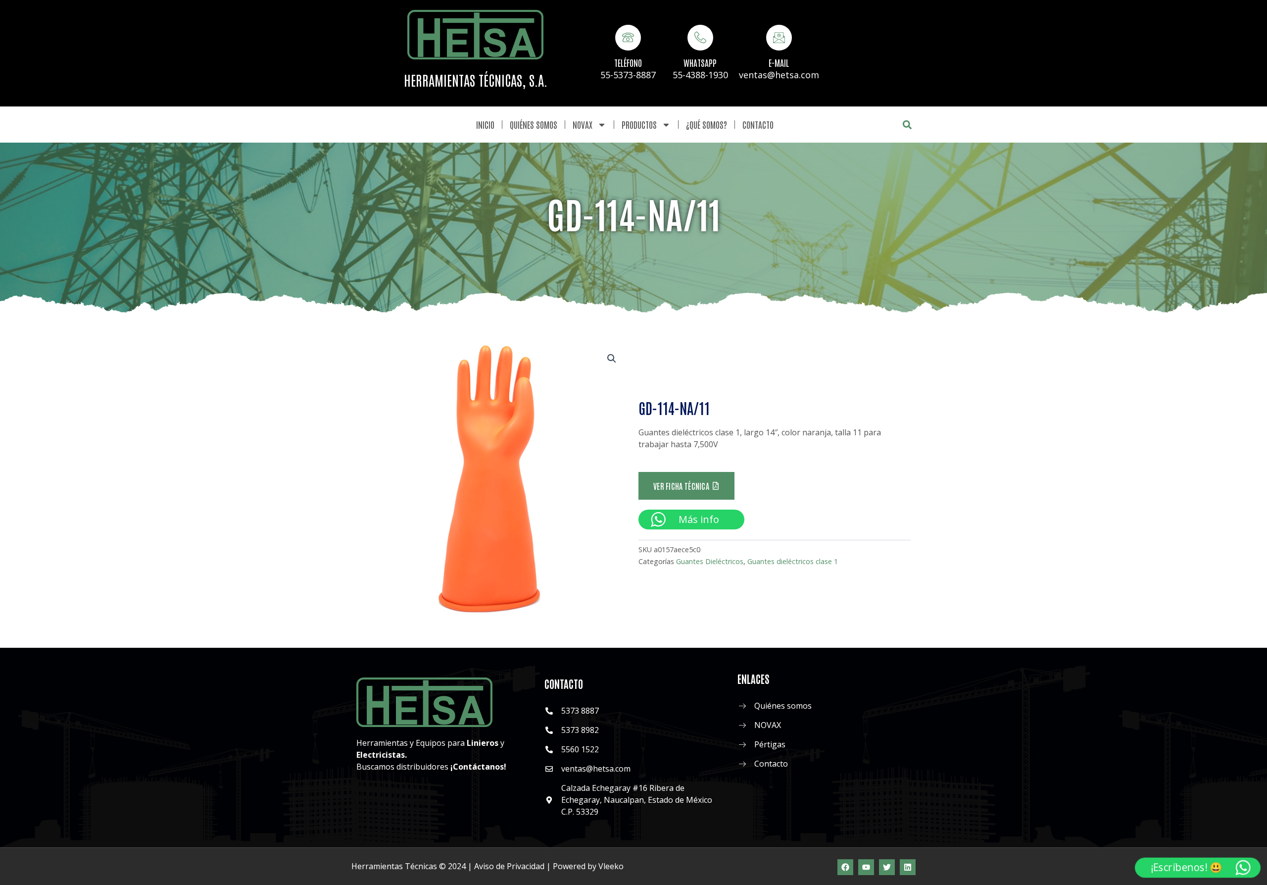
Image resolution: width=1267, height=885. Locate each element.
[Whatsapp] (700, 38)
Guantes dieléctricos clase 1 (792, 561)
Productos (639, 124)
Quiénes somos (533, 124)
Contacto (758, 124)
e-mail (779, 62)
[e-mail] (779, 38)
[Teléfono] (628, 38)
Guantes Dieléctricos (709, 561)
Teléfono (628, 62)
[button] (907, 124)
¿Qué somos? (706, 124)
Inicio (485, 124)
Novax (582, 124)
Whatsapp (700, 62)
